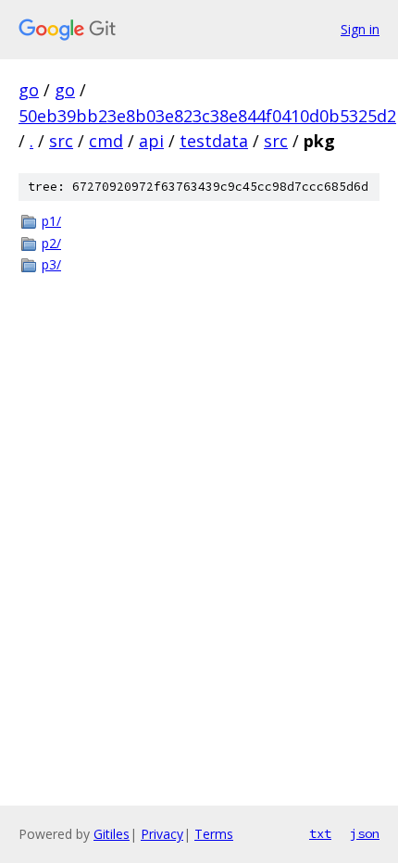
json (364, 833)
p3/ (51, 264)
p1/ (51, 221)
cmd (106, 141)
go (29, 90)
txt (320, 833)
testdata (214, 141)
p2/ (51, 243)
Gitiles (111, 834)
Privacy (162, 834)
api (151, 141)
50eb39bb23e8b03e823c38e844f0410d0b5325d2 (207, 116)
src (61, 141)
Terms (213, 834)
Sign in (360, 29)
